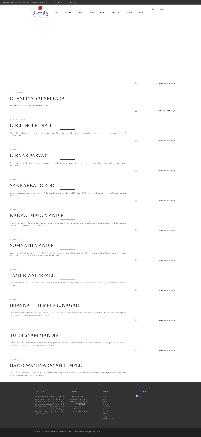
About (105, 399)
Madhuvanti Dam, (77, 396)
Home (56, 12)
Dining (105, 404)
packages (103, 12)
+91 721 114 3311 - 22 (79, 406)
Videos (105, 416)
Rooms (105, 401)
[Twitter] (190, 2)
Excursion (128, 12)
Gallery (115, 12)
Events (91, 12)
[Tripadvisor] (199, 2)
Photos (105, 414)
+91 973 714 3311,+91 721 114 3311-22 (64, 2)
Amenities (79, 12)
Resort (67, 12)
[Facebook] (185, 2)
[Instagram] (194, 2)
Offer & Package (108, 418)
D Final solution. (98, 431)
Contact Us (142, 12)
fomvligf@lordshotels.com (79, 411)
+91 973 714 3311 (78, 404)
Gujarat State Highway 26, (79, 399)
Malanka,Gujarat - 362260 (79, 401)
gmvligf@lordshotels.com (80, 409)
